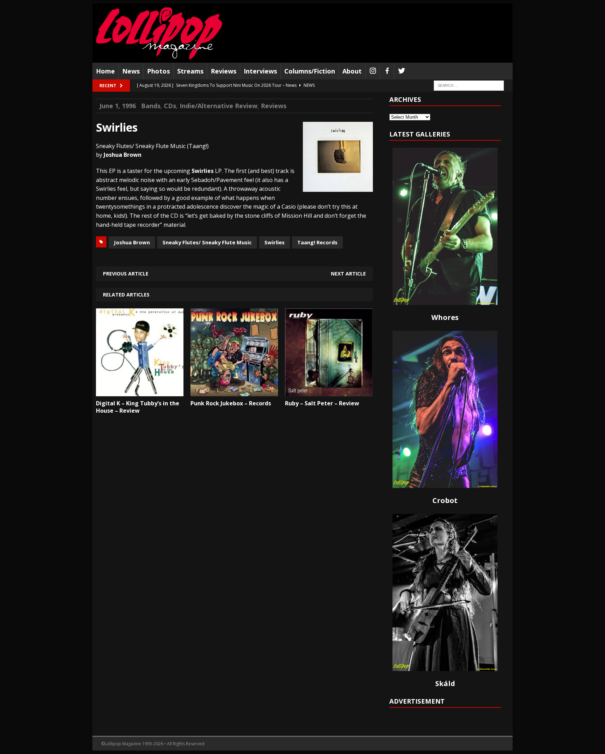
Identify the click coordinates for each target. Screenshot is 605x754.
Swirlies (274, 242)
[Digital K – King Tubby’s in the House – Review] (139, 391)
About (352, 71)
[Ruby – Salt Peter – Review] (329, 391)
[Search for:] (469, 85)
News (131, 71)
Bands (150, 106)
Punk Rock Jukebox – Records (230, 403)
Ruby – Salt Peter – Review (322, 403)
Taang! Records (317, 242)
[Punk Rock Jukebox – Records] (234, 391)
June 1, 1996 (117, 106)
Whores (445, 317)
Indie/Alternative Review (218, 106)
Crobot (445, 500)
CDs (170, 106)
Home (105, 71)
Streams (190, 71)
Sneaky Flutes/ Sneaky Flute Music (207, 242)
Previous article (125, 273)
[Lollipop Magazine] (158, 33)
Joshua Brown (132, 242)
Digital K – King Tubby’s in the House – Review (137, 406)
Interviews (260, 71)
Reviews (223, 71)
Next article (348, 273)
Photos (158, 71)
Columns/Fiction (309, 71)
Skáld (445, 683)
